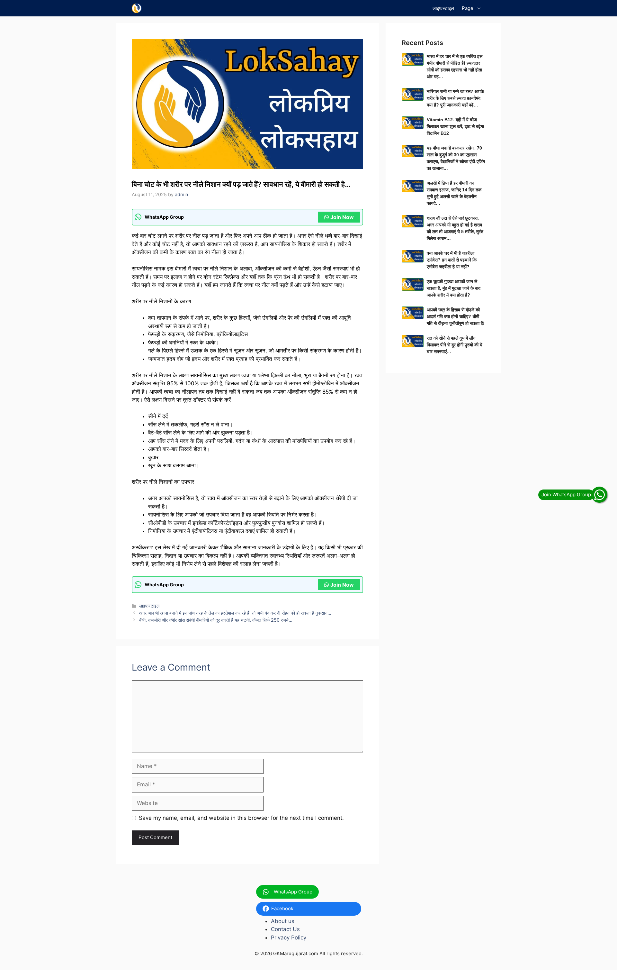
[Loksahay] (137, 8)
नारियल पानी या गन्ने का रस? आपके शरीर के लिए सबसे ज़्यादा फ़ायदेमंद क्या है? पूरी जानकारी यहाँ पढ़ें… (455, 98)
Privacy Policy (288, 937)
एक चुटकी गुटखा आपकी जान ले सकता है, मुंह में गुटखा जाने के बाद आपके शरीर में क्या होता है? (453, 288)
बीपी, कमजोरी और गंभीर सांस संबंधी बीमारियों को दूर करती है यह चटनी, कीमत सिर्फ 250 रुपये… (215, 620)
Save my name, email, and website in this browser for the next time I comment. (241, 818)
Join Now (342, 217)
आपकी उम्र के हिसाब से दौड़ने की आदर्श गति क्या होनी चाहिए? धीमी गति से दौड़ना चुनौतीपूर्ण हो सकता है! (456, 316)
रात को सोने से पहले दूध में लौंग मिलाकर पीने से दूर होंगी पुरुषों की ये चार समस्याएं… (454, 344)
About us (282, 921)
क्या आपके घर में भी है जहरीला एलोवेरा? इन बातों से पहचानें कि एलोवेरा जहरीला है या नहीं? (452, 260)
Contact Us (285, 929)
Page (467, 8)
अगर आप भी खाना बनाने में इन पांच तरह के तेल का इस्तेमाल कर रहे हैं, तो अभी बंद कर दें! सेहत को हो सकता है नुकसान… (235, 613)
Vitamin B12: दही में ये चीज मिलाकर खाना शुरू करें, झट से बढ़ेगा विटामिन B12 (455, 126)
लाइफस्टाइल (443, 8)
